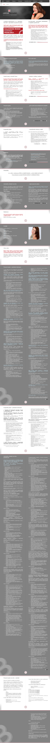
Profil (3, 1)
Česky (4, 4)
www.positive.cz (44, 736)
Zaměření (8, 1)
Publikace (14, 1)
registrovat (38, 690)
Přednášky (20, 1)
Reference (35, 1)
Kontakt (41, 1)
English (7, 4)
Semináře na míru (28, 1)
